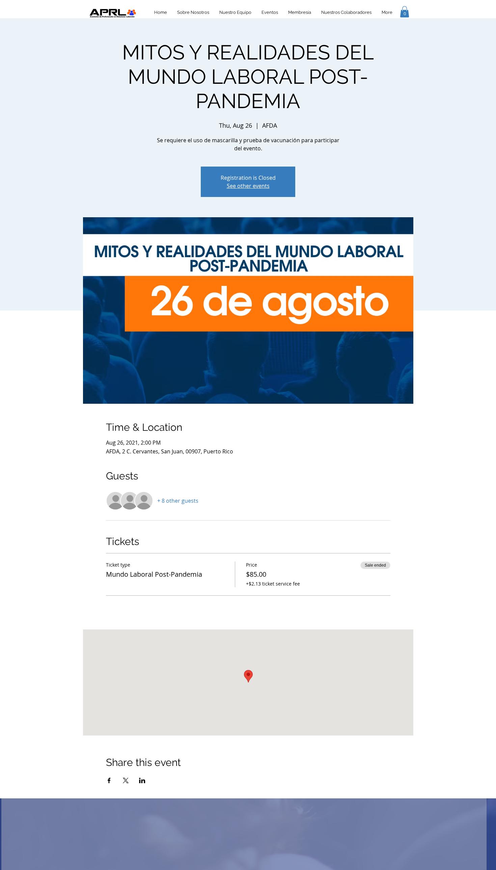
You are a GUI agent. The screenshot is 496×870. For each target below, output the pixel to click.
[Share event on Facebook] (109, 780)
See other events (248, 186)
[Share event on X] (125, 780)
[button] (404, 11)
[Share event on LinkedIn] (142, 780)
